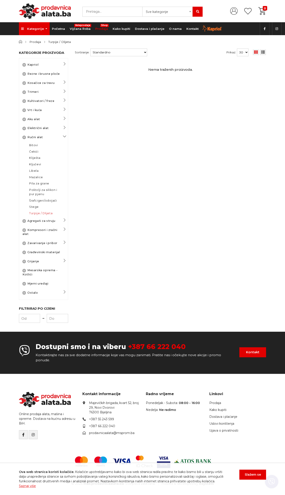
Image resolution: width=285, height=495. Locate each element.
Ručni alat (35, 137)
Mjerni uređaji (37, 283)
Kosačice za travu (41, 83)
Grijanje (33, 261)
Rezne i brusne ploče (43, 73)
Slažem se (253, 475)
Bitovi (33, 145)
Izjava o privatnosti (223, 430)
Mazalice (36, 177)
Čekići (34, 151)
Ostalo (32, 292)
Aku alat (33, 119)
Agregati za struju (41, 220)
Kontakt (192, 28)
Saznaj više (27, 486)
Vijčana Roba (80, 27)
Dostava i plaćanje (149, 28)
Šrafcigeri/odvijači (43, 200)
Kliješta (35, 158)
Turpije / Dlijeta (59, 42)
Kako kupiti (121, 28)
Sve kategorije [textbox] (157, 12)
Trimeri (33, 91)
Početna (58, 28)
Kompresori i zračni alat (39, 232)
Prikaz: (231, 52)
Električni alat (38, 128)
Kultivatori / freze (40, 101)
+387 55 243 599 (101, 419)
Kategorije (36, 28)
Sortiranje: (82, 52)
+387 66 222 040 (157, 347)
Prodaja (101, 27)
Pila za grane (39, 183)
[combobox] (167, 12)
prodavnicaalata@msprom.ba (111, 433)
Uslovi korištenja (221, 424)
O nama (175, 28)
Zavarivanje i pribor (42, 243)
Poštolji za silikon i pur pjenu (43, 192)
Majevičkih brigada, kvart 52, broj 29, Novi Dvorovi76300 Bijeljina (114, 407)
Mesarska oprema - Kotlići (39, 272)
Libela (34, 170)
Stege (34, 206)
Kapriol (33, 64)
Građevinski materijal (43, 252)
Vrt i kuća (34, 110)
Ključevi (35, 164)
